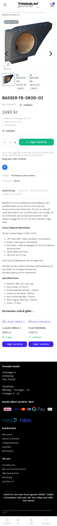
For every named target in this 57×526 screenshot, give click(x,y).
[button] (8, 65)
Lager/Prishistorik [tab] (12, 194)
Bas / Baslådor (14, 12)
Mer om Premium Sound (14, 469)
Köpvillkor (6, 447)
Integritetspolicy (10, 442)
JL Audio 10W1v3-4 (11, 328)
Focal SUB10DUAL (37, 328)
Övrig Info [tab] (22, 190)
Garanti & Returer (10, 438)
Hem (4, 12)
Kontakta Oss (8, 465)
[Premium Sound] (28, 4)
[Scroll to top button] (52, 513)
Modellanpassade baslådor (34, 12)
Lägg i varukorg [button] (15, 344)
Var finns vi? (8, 481)
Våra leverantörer (10, 473)
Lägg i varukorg (38, 142)
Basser (17, 181)
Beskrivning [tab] (8, 190)
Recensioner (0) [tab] (39, 190)
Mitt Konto (7, 434)
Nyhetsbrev (7, 451)
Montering (7, 477)
